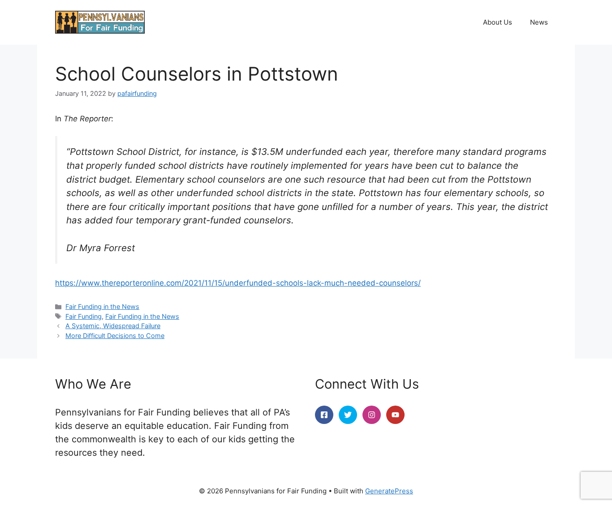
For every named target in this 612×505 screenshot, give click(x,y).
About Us (497, 22)
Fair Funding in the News (102, 306)
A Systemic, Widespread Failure (112, 326)
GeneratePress (389, 491)
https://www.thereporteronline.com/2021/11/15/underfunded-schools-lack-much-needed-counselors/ (238, 282)
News (539, 22)
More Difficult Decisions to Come (114, 335)
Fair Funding (83, 316)
